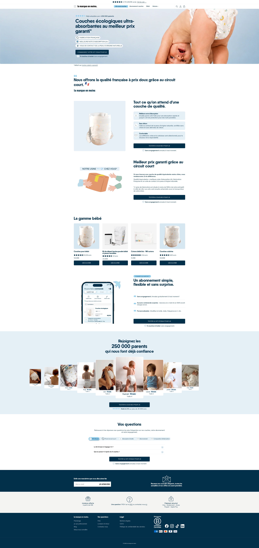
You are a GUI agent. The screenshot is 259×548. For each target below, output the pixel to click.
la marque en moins (131, 543)
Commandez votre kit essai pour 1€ (92, 52)
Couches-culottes (166, 251)
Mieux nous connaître (80, 530)
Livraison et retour (103, 524)
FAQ (99, 521)
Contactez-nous (103, 527)
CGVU (122, 524)
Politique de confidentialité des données (132, 527)
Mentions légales (125, 521)
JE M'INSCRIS (104, 484)
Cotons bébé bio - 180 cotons (142, 251)
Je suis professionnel (80, 524)
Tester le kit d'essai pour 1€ (129, 459)
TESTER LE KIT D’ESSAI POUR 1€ (159, 321)
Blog (75, 527)
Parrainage (77, 521)
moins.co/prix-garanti (90, 65)
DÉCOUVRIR (86, 263)
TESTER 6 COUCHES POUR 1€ (159, 146)
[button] (177, 6)
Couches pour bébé (81, 251)
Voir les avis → (141, 2)
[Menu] (75, 6)
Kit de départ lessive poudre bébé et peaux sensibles (115, 252)
